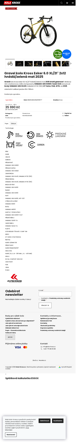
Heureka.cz (42, 360)
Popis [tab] (6, 123)
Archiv (10, 337)
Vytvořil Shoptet (66, 367)
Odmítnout (44, 421)
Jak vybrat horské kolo (13, 323)
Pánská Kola (26, 113)
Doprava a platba (46, 328)
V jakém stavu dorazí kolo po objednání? (19, 321)
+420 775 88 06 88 (49, 349)
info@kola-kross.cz (49, 347)
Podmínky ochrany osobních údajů (52, 330)
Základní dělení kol (12, 328)
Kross (61, 100)
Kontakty (43, 323)
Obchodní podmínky (47, 325)
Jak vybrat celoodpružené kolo (16, 325)
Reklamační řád (46, 321)
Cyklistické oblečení (12, 318)
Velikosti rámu (10, 332)
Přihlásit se (45, 305)
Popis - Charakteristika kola (15, 330)
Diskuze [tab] (13, 123)
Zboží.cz (35, 360)
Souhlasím (57, 421)
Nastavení (11, 435)
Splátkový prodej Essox (48, 318)
